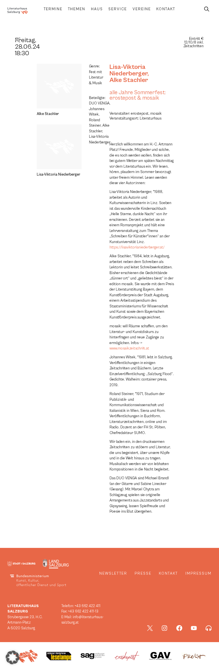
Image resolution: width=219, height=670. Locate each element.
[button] (12, 657)
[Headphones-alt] (209, 628)
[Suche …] (207, 9)
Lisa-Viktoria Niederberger (128, 70)
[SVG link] (17, 10)
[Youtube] (194, 628)
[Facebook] (179, 628)
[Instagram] (164, 628)
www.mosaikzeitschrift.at (129, 348)
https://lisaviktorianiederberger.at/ (137, 247)
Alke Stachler (129, 80)
